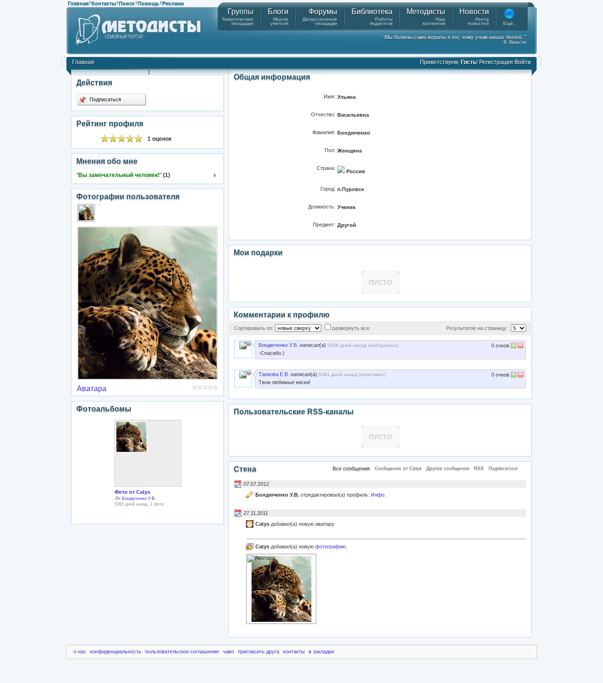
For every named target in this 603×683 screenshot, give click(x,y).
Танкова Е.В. (274, 374)
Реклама (173, 3)
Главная (78, 3)
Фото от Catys (132, 492)
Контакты (103, 3)
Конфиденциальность (115, 651)
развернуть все (350, 328)
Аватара (91, 389)
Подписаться (104, 99)
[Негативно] (519, 346)
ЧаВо (228, 651)
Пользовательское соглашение (182, 651)
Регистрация (496, 62)
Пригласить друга (258, 651)
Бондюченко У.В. (139, 498)
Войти (522, 62)
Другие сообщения (447, 468)
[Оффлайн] (249, 343)
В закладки (321, 651)
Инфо (377, 495)
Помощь (148, 3)
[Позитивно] (513, 346)
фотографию (330, 546)
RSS (479, 468)
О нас (79, 651)
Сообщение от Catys (398, 468)
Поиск (127, 3)
